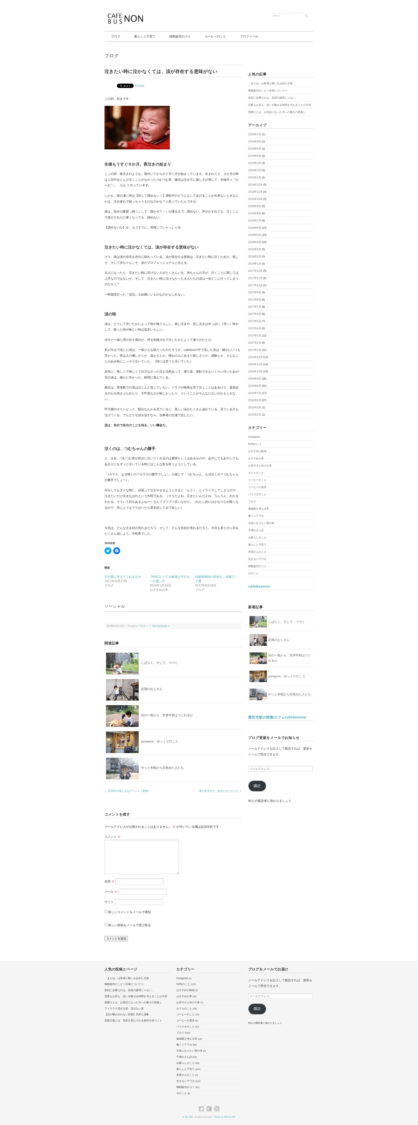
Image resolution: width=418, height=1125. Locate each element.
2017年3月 (254, 335)
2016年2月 (254, 414)
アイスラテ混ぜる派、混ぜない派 (124, 1008)
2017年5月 (254, 321)
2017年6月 (254, 314)
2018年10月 (255, 199)
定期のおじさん (151, 689)
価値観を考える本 (258, 508)
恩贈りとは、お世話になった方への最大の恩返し (277, 112)
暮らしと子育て (144, 36)
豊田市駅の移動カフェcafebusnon (277, 717)
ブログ (115, 36)
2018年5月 (254, 234)
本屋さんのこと (257, 551)
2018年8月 (254, 213)
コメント (112, 836)
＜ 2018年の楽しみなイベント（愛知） (127, 790)
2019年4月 (254, 155)
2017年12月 (255, 270)
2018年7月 (254, 220)
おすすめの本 (256, 458)
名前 (109, 881)
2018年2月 (254, 256)
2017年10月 (255, 285)
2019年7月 (254, 134)
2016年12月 (255, 357)
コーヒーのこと (215, 36)
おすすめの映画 (257, 451)
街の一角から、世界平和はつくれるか (167, 715)
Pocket (139, 85)
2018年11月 (255, 191)
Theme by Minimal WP (224, 1117)
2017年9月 (254, 292)
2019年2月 (254, 170)
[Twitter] (202, 1109)
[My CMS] (125, 13)
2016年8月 (254, 385)
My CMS (189, 1117)
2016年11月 (255, 364)
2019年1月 (254, 177)
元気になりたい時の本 (261, 523)
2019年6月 (254, 141)
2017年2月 (254, 342)
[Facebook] (210, 1109)
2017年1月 (254, 349)
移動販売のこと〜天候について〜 (267, 90)
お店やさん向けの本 (260, 465)
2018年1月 (254, 263)
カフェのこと (256, 472)
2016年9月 (254, 378)
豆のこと (253, 573)
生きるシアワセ (257, 559)
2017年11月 (255, 278)
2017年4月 (254, 328)
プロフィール (249, 36)
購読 (257, 786)
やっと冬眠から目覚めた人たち (162, 767)
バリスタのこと (257, 494)
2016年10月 (255, 371)
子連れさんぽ (256, 530)
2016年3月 (254, 407)
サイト (109, 902)
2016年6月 (254, 400)
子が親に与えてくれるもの (122, 576)
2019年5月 (254, 148)
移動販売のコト (180, 36)
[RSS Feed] (216, 1109)
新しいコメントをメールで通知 (129, 912)
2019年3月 (254, 163)
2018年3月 (254, 249)
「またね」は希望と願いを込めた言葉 (270, 83)
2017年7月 (254, 306)
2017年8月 (254, 299)
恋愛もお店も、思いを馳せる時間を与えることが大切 (279, 104)
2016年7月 (254, 393)
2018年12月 (255, 184)
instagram (254, 436)
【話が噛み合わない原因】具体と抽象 (126, 1014)
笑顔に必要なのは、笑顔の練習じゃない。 (273, 97)
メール (111, 891)
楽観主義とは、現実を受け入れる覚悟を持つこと (133, 1020)
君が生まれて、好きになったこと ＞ (220, 790)
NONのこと (255, 444)
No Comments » (161, 626)
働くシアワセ (256, 515)
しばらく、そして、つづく (159, 662)
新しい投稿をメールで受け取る (129, 925)
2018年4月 (254, 242)
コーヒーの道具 (257, 487)
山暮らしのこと (257, 537)
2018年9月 (254, 206)
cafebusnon (259, 586)
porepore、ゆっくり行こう (159, 741)
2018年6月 (254, 227)
